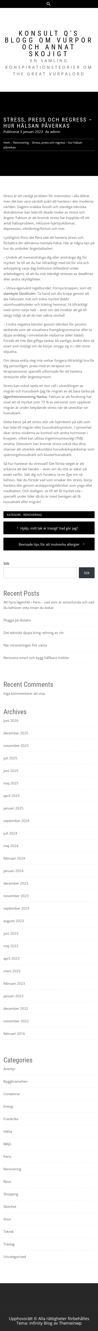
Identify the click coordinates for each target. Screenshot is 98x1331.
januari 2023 (13, 996)
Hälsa (7, 1131)
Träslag (9, 1244)
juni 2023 (10, 933)
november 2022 (16, 1021)
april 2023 (11, 958)
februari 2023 (14, 983)
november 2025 (16, 745)
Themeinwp (70, 1323)
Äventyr (9, 1068)
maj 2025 (10, 783)
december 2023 (15, 883)
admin (55, 131)
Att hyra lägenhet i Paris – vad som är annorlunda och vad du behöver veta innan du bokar (48, 605)
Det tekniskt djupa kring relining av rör (33, 632)
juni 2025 (10, 770)
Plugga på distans (17, 620)
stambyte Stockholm (19, 293)
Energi (8, 1106)
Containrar (11, 1094)
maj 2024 (10, 845)
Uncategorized (14, 1256)
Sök (6, 563)
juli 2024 (10, 833)
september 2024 (16, 820)
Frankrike (10, 1119)
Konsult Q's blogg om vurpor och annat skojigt (49, 43)
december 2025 (15, 733)
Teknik (8, 1231)
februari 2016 (14, 1033)
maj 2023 (10, 946)
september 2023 (16, 908)
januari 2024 (13, 870)
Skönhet (9, 1206)
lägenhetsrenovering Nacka (24, 396)
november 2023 (16, 895)
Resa (7, 1181)
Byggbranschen (15, 1081)
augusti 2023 (13, 921)
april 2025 (11, 795)
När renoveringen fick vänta (25, 645)
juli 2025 (10, 758)
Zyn (69, 474)
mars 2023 (12, 971)
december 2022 (15, 1008)
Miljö (7, 1144)
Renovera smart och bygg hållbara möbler (36, 657)
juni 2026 (10, 720)
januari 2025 (13, 808)
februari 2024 (14, 858)
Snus (7, 1219)
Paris (7, 1156)
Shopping (10, 1194)
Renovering (32, 515)
